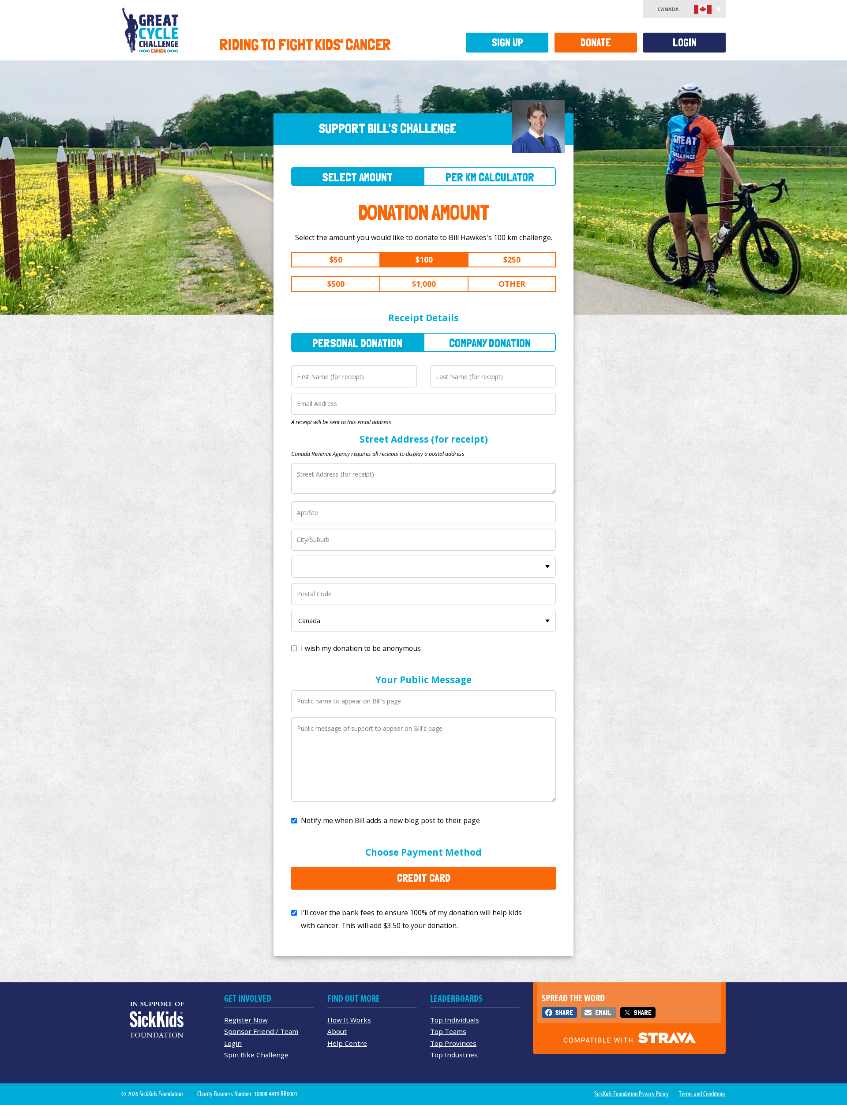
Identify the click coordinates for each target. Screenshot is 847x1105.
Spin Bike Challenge (256, 1054)
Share (564, 1012)
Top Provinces (453, 1043)
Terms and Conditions (702, 1094)
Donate (596, 42)
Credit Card (423, 877)
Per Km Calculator (490, 177)
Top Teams (448, 1031)
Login (685, 42)
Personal (357, 343)
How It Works (349, 1019)
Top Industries (454, 1054)
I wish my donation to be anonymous (361, 648)
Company (490, 343)
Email (603, 1012)
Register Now (246, 1019)
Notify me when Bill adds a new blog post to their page (390, 820)
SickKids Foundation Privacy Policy (631, 1094)
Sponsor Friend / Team (261, 1031)
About (337, 1031)
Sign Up (507, 42)
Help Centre (347, 1043)
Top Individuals (454, 1019)
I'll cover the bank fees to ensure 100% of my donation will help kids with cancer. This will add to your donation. (411, 919)
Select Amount (357, 177)
